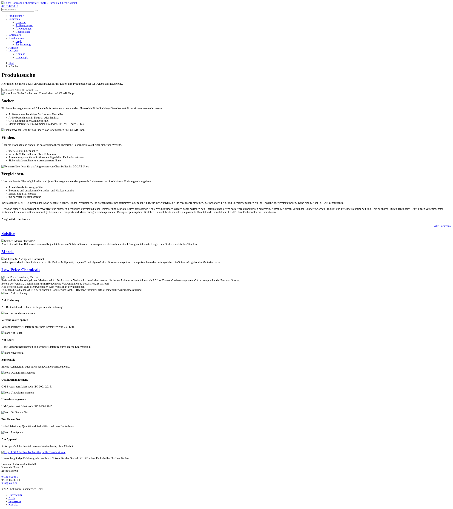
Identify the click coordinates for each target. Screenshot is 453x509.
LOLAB (13, 50)
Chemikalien (23, 31)
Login (19, 41)
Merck (7, 251)
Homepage (22, 57)
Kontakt (20, 53)
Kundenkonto (16, 38)
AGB (11, 498)
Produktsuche (16, 15)
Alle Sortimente (443, 225)
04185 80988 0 (9, 6)
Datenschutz (15, 494)
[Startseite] (33, 452)
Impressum (14, 501)
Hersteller (21, 22)
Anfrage (13, 47)
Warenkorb (14, 34)
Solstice (8, 233)
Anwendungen (24, 28)
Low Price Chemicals (20, 269)
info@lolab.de (9, 482)
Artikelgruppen (24, 25)
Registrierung (23, 44)
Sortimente (14, 18)
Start (11, 63)
